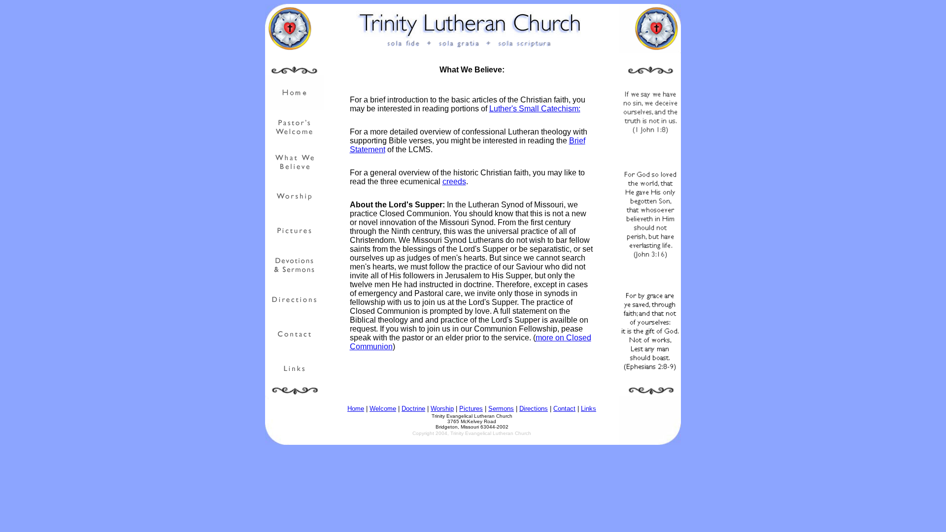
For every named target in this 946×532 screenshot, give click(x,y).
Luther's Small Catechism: (534, 108)
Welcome (383, 408)
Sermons (501, 408)
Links (588, 408)
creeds (454, 181)
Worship (442, 408)
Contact (564, 408)
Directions (533, 408)
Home (355, 408)
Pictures (471, 408)
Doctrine (413, 408)
